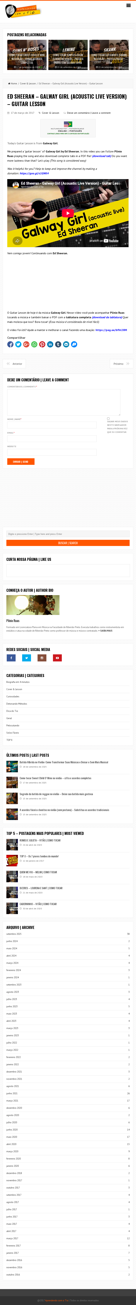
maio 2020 (11, 1136)
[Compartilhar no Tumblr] (58, 344)
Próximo (118, 363)
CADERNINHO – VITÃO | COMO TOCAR (38, 904)
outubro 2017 (13, 1187)
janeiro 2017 (12, 1252)
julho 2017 (11, 1209)
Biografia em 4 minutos (18, 682)
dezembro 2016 (14, 1260)
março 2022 (12, 1049)
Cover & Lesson (28, 83)
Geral (9, 718)
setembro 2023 (13, 984)
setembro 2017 (13, 1194)
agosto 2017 (12, 1202)
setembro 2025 (13, 933)
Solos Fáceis (12, 732)
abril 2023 (11, 1020)
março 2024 (12, 962)
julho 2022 (11, 1042)
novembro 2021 (14, 1078)
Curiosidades (12, 696)
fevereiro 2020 (13, 1158)
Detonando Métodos (16, 703)
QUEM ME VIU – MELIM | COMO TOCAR (38, 872)
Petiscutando (12, 725)
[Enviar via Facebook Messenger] (74, 344)
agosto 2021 (12, 1086)
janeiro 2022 (12, 1064)
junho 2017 (12, 1216)
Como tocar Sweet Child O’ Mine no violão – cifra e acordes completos (55, 778)
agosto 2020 (12, 1115)
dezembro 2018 (14, 1173)
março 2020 (12, 1151)
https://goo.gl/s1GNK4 (34, 173)
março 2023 (12, 1028)
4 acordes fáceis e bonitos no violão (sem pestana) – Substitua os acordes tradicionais (64, 810)
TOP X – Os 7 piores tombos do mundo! (39, 856)
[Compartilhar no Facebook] (10, 344)
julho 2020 (11, 1122)
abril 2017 (11, 1231)
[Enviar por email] (66, 344)
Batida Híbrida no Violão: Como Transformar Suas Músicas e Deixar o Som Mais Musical (64, 762)
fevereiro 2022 (13, 1057)
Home (14, 83)
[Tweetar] (18, 344)
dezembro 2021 (14, 1071)
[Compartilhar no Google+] (26, 344)
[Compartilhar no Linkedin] (50, 344)
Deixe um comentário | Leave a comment (88, 112)
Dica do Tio (12, 711)
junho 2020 (12, 1129)
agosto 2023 (12, 991)
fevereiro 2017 (13, 1245)
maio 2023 (11, 1013)
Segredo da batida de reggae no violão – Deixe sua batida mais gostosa (56, 794)
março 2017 (12, 1238)
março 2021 (12, 1100)
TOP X (9, 740)
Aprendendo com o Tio (56, 1300)
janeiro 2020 (12, 1165)
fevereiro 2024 (13, 970)
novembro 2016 (14, 1267)
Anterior (17, 363)
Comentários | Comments (22, 386)
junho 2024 (12, 941)
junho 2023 (12, 1006)
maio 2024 (11, 948)
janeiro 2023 (12, 1035)
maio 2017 (11, 1223)
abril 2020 (11, 1144)
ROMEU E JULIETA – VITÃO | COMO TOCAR (40, 840)
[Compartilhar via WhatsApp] (34, 344)
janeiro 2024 (12, 977)
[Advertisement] (68, 284)
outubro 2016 (13, 1274)
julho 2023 (11, 999)
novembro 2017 (14, 1180)
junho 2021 (12, 1093)
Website (11, 446)
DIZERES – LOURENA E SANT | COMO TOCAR (41, 888)
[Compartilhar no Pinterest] (42, 344)
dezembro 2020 (14, 1107)
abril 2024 (11, 955)
